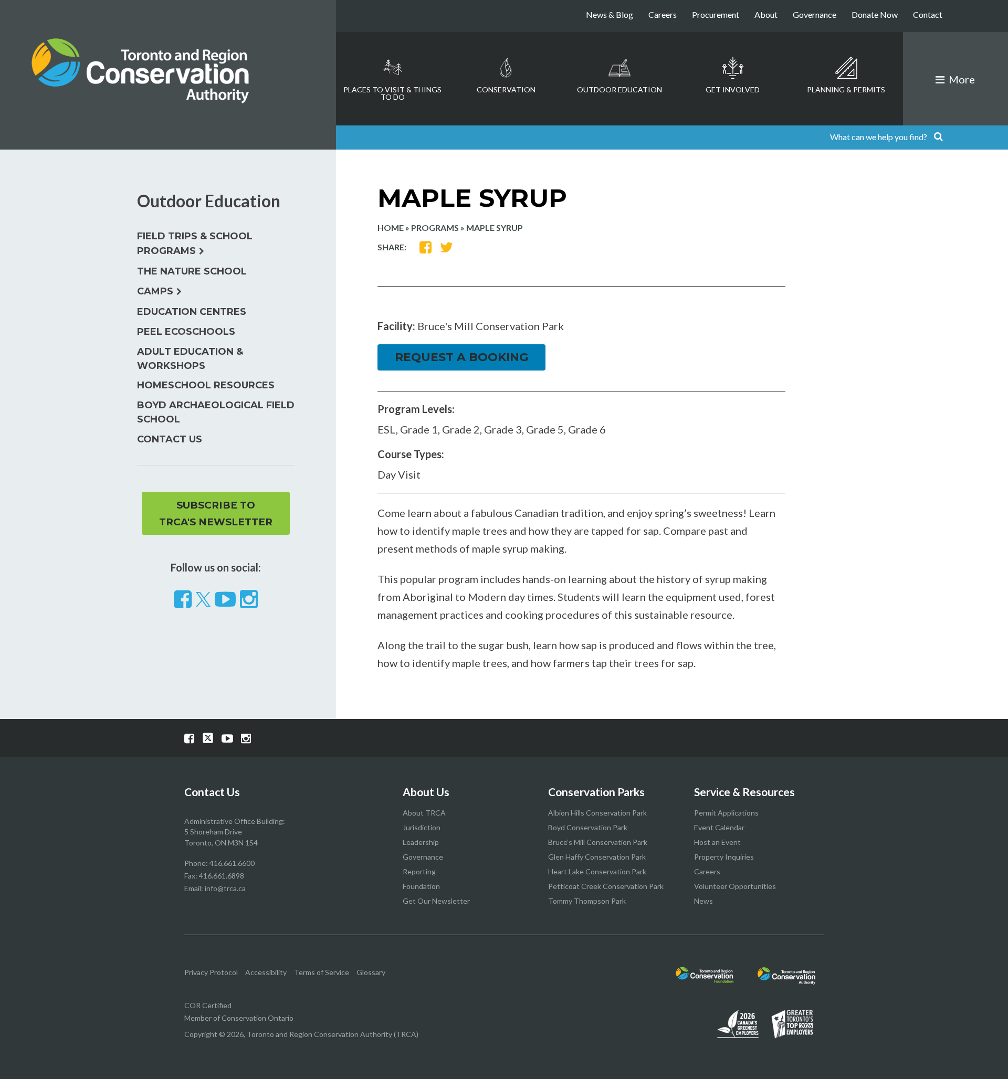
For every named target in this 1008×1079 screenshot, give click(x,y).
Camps (155, 291)
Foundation (421, 886)
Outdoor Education (619, 89)
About (766, 14)
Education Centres (191, 312)
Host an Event (717, 842)
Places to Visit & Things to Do (392, 93)
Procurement (715, 14)
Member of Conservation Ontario (238, 1017)
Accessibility (266, 972)
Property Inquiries (724, 856)
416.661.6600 (232, 863)
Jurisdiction (421, 827)
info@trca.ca (225, 888)
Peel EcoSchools (186, 331)
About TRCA (424, 812)
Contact (927, 14)
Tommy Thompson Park (587, 900)
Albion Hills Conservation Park (597, 812)
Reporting (419, 871)
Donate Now (875, 14)
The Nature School (192, 271)
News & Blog (609, 14)
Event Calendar (719, 827)
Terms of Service (321, 972)
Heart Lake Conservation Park (597, 871)
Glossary (370, 972)
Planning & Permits (846, 89)
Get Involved (733, 89)
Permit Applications (726, 812)
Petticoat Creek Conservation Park (606, 886)
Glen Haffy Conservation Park (597, 856)
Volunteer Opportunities (735, 886)
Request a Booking (461, 357)
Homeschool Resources (206, 385)
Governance (814, 14)
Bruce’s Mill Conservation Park (597, 842)
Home (390, 227)
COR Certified (208, 1005)
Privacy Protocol (211, 972)
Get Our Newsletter (436, 900)
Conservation (506, 89)
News (703, 900)
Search (938, 137)
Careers (662, 14)
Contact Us (169, 439)
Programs (435, 227)
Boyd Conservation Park (587, 827)
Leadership (421, 842)
